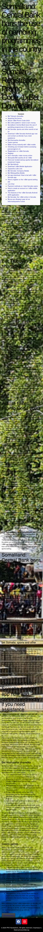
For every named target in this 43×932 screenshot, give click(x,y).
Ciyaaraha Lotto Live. (15, 168)
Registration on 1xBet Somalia (18, 151)
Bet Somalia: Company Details (18, 171)
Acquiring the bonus (15, 118)
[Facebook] (18, 921)
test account (20, 56)
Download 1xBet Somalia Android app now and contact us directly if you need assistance (22, 135)
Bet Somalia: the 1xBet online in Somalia (22, 197)
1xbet (16, 331)
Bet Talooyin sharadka (15, 116)
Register (11, 153)
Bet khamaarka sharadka (16, 140)
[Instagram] (24, 921)
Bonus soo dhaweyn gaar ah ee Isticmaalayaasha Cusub (19, 200)
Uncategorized (8, 915)
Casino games (13, 142)
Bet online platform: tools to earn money (22, 123)
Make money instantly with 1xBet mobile (22, 144)
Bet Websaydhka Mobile (16, 173)
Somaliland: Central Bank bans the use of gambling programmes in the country (22, 126)
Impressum (37, 928)
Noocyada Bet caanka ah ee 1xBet (20, 158)
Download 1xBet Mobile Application (20, 166)
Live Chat (11, 184)
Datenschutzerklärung (21, 930)
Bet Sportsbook (13, 164)
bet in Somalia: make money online (20, 155)
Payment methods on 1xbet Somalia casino (23, 186)
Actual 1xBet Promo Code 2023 (19, 120)
